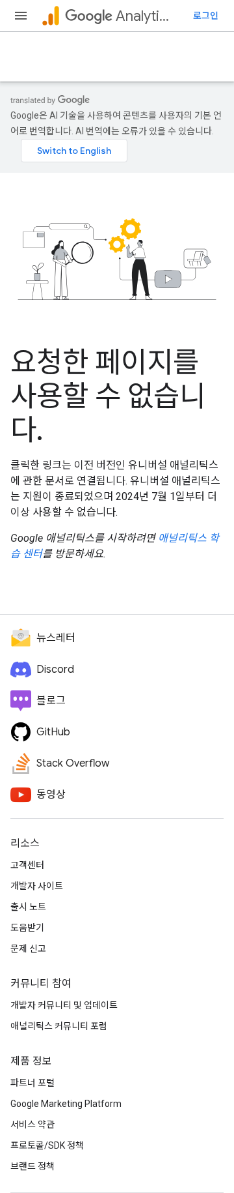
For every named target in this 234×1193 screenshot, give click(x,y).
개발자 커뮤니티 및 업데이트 (64, 1005)
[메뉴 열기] (21, 15)
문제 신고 (28, 948)
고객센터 (27, 865)
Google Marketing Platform (66, 1103)
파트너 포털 (32, 1083)
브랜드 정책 (32, 1166)
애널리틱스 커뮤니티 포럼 (58, 1026)
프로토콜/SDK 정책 (47, 1145)
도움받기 (27, 927)
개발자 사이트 (36, 886)
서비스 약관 (32, 1124)
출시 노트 (28, 907)
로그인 (205, 15)
